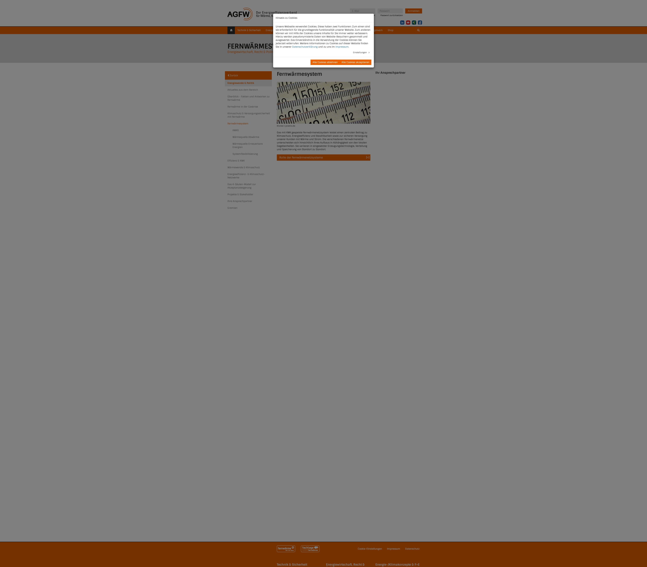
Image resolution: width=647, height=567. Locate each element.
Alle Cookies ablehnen (325, 62)
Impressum (342, 46)
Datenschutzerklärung (305, 46)
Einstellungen (360, 52)
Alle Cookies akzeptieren (355, 62)
